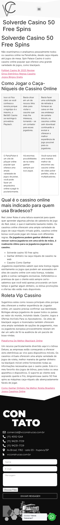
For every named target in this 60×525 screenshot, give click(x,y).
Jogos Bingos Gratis (12, 77)
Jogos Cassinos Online (13, 391)
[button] (39, 9)
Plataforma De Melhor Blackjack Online (22, 340)
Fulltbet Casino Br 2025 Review (18, 70)
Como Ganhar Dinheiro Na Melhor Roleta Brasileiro (28, 388)
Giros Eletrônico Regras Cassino (18, 73)
